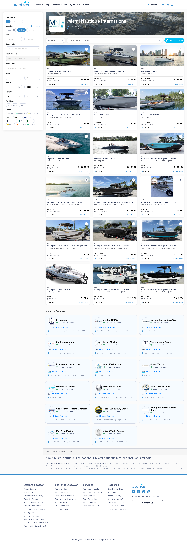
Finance (56, 4)
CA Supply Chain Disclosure (36, 522)
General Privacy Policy (33, 496)
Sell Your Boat (61, 502)
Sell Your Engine (62, 506)
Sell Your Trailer (62, 509)
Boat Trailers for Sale (64, 496)
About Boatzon (30, 489)
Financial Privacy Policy (34, 499)
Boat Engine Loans (91, 499)
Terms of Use (30, 492)
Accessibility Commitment (35, 526)
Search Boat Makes (116, 502)
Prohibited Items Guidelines (36, 509)
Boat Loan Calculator (92, 489)
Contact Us (147, 503)
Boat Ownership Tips (117, 499)
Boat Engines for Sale (64, 492)
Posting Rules (30, 512)
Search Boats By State (117, 509)
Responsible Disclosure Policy (37, 519)
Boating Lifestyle (115, 496)
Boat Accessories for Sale (66, 499)
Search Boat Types (116, 506)
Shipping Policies (31, 516)
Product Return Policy (33, 502)
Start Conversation (176, 40)
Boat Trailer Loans (91, 502)
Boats (38, 4)
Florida (63, 451)
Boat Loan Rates (90, 496)
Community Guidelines (33, 506)
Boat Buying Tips (115, 489)
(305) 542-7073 (75, 29)
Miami (70, 451)
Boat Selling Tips (115, 492)
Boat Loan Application (92, 492)
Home (48, 451)
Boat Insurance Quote (92, 506)
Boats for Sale (61, 489)
